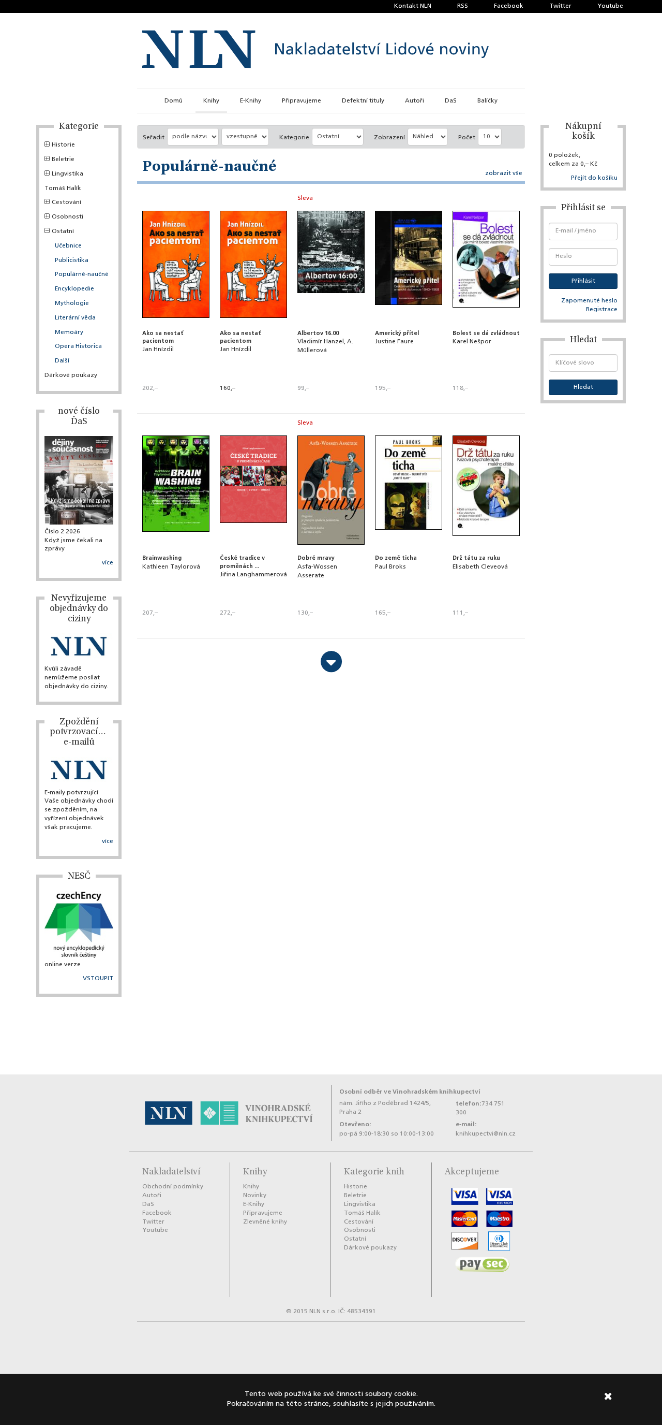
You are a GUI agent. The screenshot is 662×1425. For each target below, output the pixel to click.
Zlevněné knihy (265, 1222)
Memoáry (69, 332)
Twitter (560, 6)
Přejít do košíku (594, 178)
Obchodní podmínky (172, 1187)
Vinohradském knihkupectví (436, 1091)
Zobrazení (389, 138)
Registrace (602, 310)
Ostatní (63, 231)
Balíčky (487, 101)
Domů (173, 101)
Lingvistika (67, 174)
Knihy (211, 101)
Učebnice (68, 246)
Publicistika (71, 260)
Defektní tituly (363, 101)
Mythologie (72, 303)
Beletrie (63, 159)
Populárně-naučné (82, 274)
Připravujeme (301, 101)
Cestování (66, 202)
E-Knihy (250, 101)
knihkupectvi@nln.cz (486, 1134)
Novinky (254, 1195)
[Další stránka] (331, 661)
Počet (466, 138)
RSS (462, 6)
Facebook (508, 6)
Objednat (253, 402)
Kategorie (294, 138)
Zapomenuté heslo (589, 301)
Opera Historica (78, 346)
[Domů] (315, 51)
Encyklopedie (74, 289)
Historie (63, 145)
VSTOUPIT (98, 979)
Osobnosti (67, 217)
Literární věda (75, 318)
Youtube (610, 6)
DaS (451, 101)
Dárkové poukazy (70, 375)
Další (62, 361)
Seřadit (153, 138)
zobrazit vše (503, 173)
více (107, 563)
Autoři (414, 101)
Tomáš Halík (62, 188)
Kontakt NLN (412, 6)
